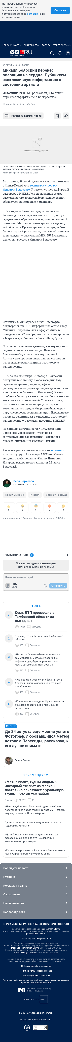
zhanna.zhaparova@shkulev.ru (25, 948)
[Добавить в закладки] (57, 115)
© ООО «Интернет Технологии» (36, 1019)
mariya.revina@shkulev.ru (25, 952)
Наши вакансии (13, 903)
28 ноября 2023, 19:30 (13, 104)
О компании (11, 894)
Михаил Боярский (14, 495)
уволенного (58, 450)
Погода (46, 45)
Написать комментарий (26, 115)
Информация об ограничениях (36, 966)
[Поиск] (52, 53)
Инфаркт (34, 495)
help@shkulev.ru (43, 938)
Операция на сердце (56, 495)
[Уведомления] (60, 53)
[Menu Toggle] (4, 53)
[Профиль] (68, 53)
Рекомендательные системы (36, 975)
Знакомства (31, 45)
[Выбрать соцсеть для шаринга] (66, 115)
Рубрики (9, 876)
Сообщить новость (16, 868)
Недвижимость (11, 45)
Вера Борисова (23, 481)
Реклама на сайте (15, 885)
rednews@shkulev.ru (51, 929)
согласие (32, 13)
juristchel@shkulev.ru (35, 934)
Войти (14, 587)
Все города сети (14, 912)
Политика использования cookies (36, 971)
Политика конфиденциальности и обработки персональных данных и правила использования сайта (36, 981)
